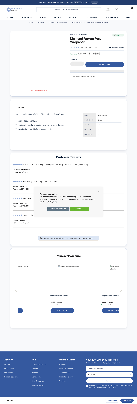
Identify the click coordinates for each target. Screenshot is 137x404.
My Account (9, 368)
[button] (108, 9)
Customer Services (39, 364)
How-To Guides (38, 381)
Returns (35, 372)
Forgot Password (11, 377)
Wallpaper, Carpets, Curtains (58, 22)
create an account (87, 238)
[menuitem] (10, 17)
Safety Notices (38, 385)
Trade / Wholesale (66, 368)
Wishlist (116, 11)
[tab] (21, 107)
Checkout (127, 400)
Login (123, 11)
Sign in (76, 238)
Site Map (62, 381)
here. (55, 202)
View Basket (112, 400)
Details (21, 107)
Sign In (7, 364)
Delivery (35, 368)
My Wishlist (8, 372)
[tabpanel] (68, 127)
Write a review (93, 47)
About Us (62, 364)
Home (31, 22)
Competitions (64, 372)
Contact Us (36, 377)
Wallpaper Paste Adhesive (80, 295)
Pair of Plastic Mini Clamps (29, 295)
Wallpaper (40, 22)
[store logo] (18, 9)
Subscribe (110, 381)
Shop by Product (76, 22)
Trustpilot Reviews (66, 377)
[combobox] (68, 9)
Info (93, 2)
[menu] (68, 17)
